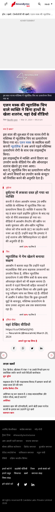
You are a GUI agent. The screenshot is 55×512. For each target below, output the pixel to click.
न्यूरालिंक (16, 146)
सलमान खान (8, 412)
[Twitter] (32, 349)
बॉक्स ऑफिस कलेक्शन (11, 446)
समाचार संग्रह (37, 473)
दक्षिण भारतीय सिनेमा (18, 458)
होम (3, 14)
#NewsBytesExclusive (24, 435)
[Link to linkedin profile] (33, 484)
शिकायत (17, 473)
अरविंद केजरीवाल (9, 429)
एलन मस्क (25, 142)
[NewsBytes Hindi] (20, 4)
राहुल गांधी (41, 452)
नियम (32, 468)
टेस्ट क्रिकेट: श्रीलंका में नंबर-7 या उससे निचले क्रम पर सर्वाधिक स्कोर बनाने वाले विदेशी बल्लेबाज (26, 371)
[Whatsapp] (23, 349)
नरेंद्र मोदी (38, 429)
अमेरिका (6, 400)
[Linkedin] (41, 349)
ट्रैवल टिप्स (6, 435)
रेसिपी (4, 458)
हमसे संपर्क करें (44, 468)
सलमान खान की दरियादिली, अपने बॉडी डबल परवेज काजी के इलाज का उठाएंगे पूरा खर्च (25, 408)
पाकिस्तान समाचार (26, 452)
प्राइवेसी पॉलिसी (21, 468)
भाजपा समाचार (32, 440)
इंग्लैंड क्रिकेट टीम (10, 388)
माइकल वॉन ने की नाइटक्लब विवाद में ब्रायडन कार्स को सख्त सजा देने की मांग (27, 384)
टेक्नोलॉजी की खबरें (21, 14)
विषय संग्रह (6, 477)
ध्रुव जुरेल (7, 376)
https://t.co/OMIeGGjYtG (19, 329)
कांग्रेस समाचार (25, 429)
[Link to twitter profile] (25, 484)
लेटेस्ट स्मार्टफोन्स (9, 452)
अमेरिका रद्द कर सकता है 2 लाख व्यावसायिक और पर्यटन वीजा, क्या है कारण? (25, 396)
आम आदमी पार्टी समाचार (12, 440)
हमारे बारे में (7, 468)
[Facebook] (14, 349)
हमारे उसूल (6, 473)
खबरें (9, 14)
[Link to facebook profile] (18, 484)
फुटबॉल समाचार (45, 446)
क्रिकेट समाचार (30, 446)
